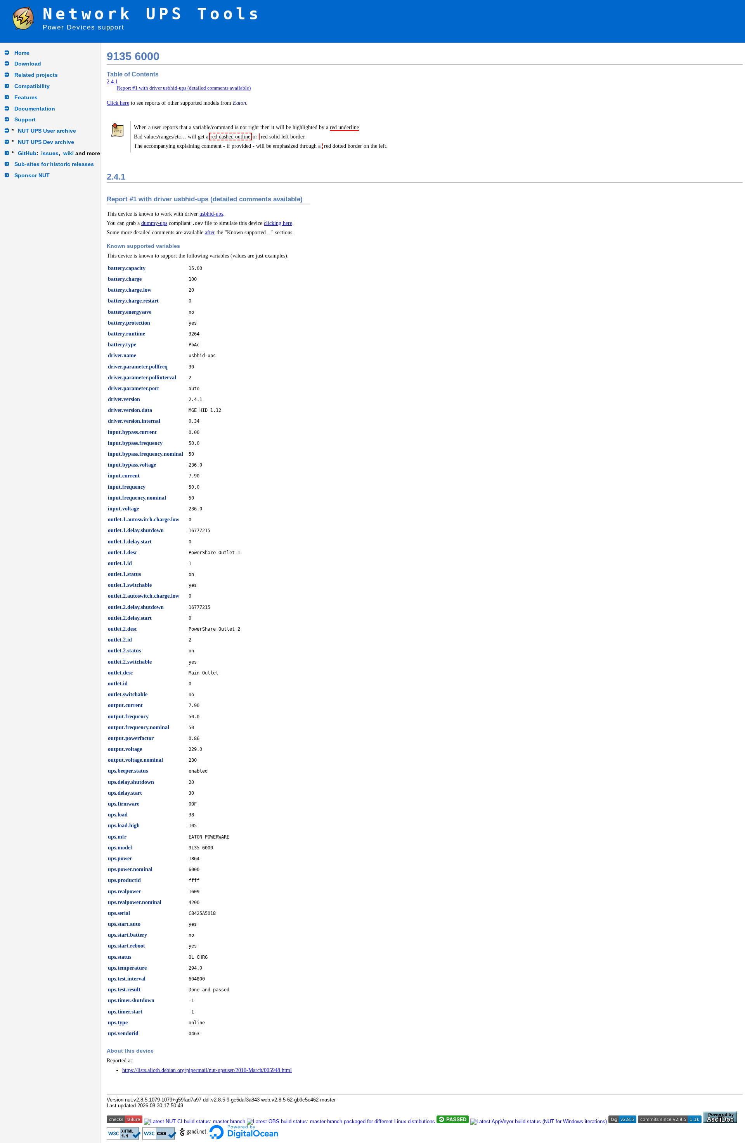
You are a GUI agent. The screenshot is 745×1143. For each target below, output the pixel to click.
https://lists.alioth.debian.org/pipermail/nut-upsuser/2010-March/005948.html (207, 1070)
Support (25, 119)
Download (27, 64)
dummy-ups (154, 223)
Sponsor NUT (32, 175)
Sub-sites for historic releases (54, 164)
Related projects (36, 75)
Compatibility (32, 86)
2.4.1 (112, 81)
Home (21, 53)
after (210, 232)
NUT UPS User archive (47, 131)
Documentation (34, 108)
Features (26, 97)
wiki (68, 153)
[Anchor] (131, 176)
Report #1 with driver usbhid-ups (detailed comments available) (184, 88)
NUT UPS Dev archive (46, 142)
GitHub (27, 153)
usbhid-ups (211, 214)
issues (50, 153)
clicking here (278, 223)
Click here (118, 103)
